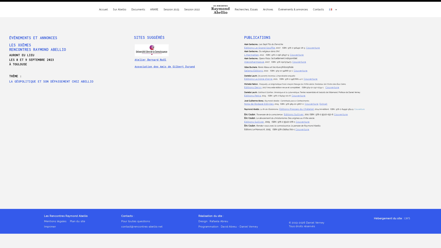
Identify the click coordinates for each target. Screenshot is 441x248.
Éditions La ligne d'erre (258, 79)
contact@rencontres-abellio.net (142, 226)
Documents (138, 9)
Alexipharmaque (254, 61)
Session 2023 (171, 9)
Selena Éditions (253, 70)
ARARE (154, 9)
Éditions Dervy (253, 87)
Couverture (313, 47)
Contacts (318, 9)
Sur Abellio (119, 9)
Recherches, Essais (246, 9)
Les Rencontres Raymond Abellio (66, 215)
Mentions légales (55, 221)
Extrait (323, 103)
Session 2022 (192, 9)
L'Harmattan (251, 54)
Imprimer (50, 226)
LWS (407, 218)
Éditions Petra (252, 95)
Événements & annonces (293, 9)
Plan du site (77, 221)
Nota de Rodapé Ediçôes (259, 103)
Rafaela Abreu (219, 221)
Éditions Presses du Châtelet (296, 109)
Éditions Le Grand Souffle (259, 47)
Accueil (103, 9)
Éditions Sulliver (294, 114)
